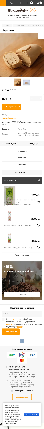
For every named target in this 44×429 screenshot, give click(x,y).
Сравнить (41, 36)
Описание (22, 151)
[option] (22, 55)
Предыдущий (11, 144)
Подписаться (11, 332)
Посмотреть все (22, 255)
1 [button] (21, 75)
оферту (20, 327)
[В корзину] (38, 202)
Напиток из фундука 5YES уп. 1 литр (18, 248)
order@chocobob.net (19, 369)
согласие (16, 319)
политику (10, 324)
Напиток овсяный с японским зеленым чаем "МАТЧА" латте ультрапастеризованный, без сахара (19, 202)
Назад (22, 172)
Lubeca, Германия (9, 118)
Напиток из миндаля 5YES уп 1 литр (18, 225)
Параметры (22, 158)
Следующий (33, 144)
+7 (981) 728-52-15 (17, 367)
